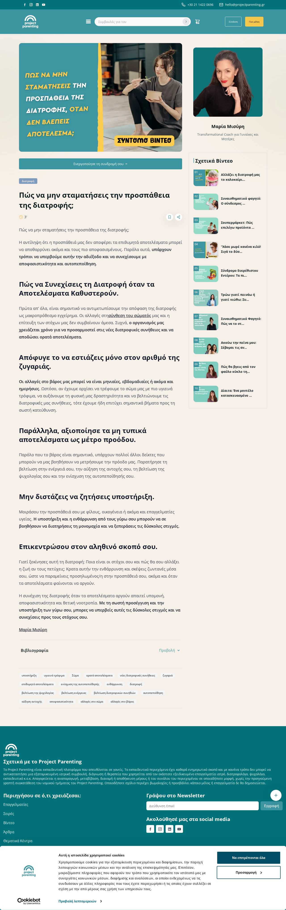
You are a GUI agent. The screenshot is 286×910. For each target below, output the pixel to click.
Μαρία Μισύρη (33, 629)
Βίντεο (9, 822)
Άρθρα (8, 831)
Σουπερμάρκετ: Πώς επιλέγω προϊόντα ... (237, 225)
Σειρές (8, 813)
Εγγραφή (271, 805)
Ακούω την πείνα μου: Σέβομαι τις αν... (238, 345)
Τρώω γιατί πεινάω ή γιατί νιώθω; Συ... (238, 297)
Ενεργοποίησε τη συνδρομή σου (99, 164)
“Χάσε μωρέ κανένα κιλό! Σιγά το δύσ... (241, 249)
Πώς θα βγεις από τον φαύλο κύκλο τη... (238, 369)
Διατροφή (28, 181)
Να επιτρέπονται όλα (248, 858)
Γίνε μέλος (254, 21)
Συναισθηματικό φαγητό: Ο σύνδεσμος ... (241, 200)
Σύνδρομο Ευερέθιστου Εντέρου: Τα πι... (239, 273)
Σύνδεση (233, 21)
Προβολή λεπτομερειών (77, 901)
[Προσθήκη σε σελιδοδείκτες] (169, 217)
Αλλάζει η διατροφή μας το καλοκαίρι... (240, 177)
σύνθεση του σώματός (129, 315)
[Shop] (197, 22)
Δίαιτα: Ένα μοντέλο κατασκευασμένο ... (237, 393)
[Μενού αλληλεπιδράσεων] (276, 795)
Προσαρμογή (246, 872)
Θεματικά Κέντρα (17, 840)
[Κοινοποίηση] (178, 217)
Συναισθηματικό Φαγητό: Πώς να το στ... (241, 321)
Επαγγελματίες (15, 804)
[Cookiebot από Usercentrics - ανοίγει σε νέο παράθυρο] (28, 901)
